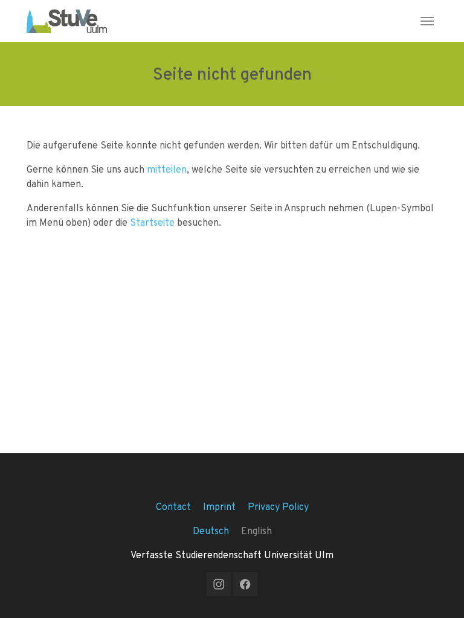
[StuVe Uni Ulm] (67, 21)
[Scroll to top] (437, 591)
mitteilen (167, 169)
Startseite (152, 222)
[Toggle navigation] (427, 21)
